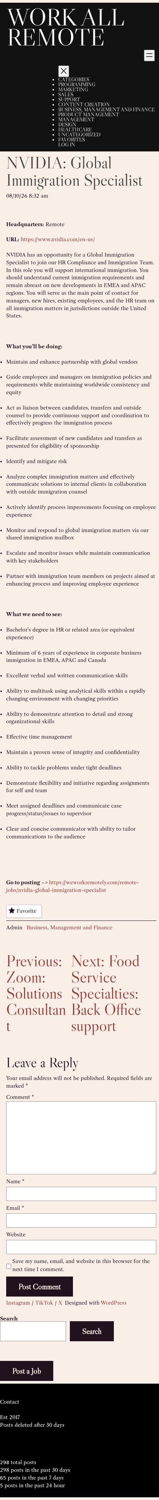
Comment (20, 1097)
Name (15, 1181)
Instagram (18, 1303)
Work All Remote (65, 27)
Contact (9, 1402)
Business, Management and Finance (69, 927)
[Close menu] (63, 71)
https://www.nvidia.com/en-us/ (58, 239)
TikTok (44, 1303)
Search (9, 1318)
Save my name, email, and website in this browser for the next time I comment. (81, 1265)
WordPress (114, 1303)
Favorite (26, 911)
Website (15, 1234)
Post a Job (26, 1371)
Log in (66, 144)
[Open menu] (149, 55)
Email (15, 1208)
